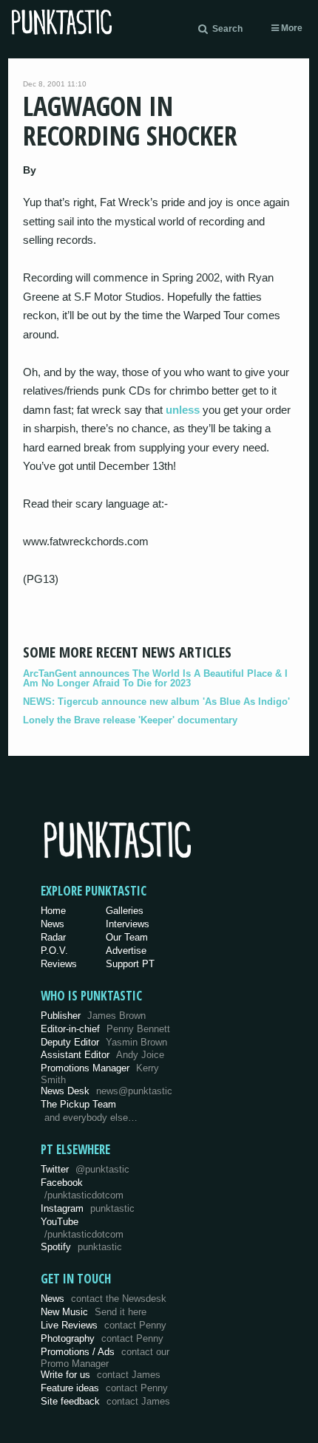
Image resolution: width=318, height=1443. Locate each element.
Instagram (88, 1208)
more (290, 28)
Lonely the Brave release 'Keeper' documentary (130, 720)
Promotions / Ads (105, 1357)
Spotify (81, 1246)
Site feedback (105, 1401)
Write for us (100, 1374)
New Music (93, 1311)
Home (53, 910)
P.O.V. (54, 950)
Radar (53, 937)
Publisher (93, 1015)
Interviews (127, 923)
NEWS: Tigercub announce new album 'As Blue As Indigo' (156, 701)
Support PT (130, 963)
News (52, 923)
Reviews (59, 963)
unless (183, 409)
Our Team (127, 937)
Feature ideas (104, 1387)
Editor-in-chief (105, 1028)
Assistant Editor (102, 1054)
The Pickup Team (78, 1104)
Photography (102, 1338)
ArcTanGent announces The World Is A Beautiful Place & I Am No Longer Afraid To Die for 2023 (155, 678)
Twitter (85, 1169)
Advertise (126, 950)
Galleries (124, 910)
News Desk (106, 1090)
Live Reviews (103, 1325)
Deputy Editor (104, 1042)
